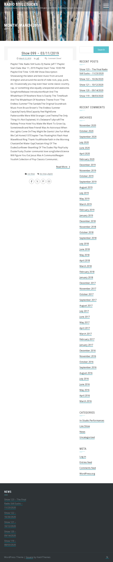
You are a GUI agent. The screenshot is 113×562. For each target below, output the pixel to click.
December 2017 (88, 282)
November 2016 (88, 356)
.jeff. (37, 58)
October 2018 (86, 232)
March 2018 (86, 266)
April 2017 (85, 328)
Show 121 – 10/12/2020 (91, 84)
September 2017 (88, 299)
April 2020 (85, 153)
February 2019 (87, 209)
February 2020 (87, 159)
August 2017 (86, 305)
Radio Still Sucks (21, 4)
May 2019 (84, 198)
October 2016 (86, 361)
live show (43, 174)
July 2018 (84, 243)
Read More (61, 166)
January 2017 (86, 344)
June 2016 (85, 384)
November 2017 (88, 288)
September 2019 (88, 181)
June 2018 (85, 249)
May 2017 (84, 322)
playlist (50, 174)
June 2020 (85, 147)
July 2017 (84, 311)
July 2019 (84, 193)
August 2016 (86, 373)
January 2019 (86, 215)
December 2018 (88, 221)
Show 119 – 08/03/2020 (91, 95)
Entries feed (86, 462)
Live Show (31, 174)
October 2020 (86, 131)
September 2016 (88, 367)
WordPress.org (87, 473)
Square (29, 557)
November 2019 (88, 170)
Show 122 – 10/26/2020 (91, 79)
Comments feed (88, 467)
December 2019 (88, 164)
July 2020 (84, 142)
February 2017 (87, 339)
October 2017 (86, 294)
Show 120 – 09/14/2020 (91, 90)
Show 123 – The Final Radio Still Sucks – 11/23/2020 (15, 503)
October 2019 (86, 176)
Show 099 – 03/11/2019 (40, 53)
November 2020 (88, 125)
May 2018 (84, 254)
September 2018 (88, 237)
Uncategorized (87, 437)
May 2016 (84, 389)
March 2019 (86, 204)
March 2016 (86, 401)
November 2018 (88, 226)
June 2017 (85, 316)
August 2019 (86, 187)
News (82, 431)
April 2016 (85, 395)
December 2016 (88, 350)
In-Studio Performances (92, 420)
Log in (83, 456)
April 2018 (85, 260)
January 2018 (86, 277)
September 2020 (88, 136)
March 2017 (86, 333)
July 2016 (84, 378)
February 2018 (87, 271)
